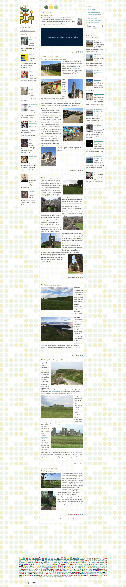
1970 (84, 566)
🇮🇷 (51, 562)
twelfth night (49, 15)
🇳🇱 (81, 562)
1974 (32, 567)
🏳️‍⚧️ (25, 570)
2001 (93, 570)
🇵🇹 (52, 569)
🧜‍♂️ (41, 569)
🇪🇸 (55, 564)
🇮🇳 (73, 572)
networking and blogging (34, 572)
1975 (66, 566)
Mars (73, 566)
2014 (31, 576)
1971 (88, 566)
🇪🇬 (59, 570)
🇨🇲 (48, 576)
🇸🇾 (43, 570)
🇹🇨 (21, 576)
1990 (87, 569)
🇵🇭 (65, 576)
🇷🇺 (38, 560)
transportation (82, 564)
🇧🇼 (44, 576)
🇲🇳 (73, 573)
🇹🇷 (106, 562)
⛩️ (29, 575)
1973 (49, 566)
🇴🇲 (48, 573)
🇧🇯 (41, 576)
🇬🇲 (55, 576)
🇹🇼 (45, 570)
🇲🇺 (83, 575)
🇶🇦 (87, 572)
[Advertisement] (67, 540)
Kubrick (79, 567)
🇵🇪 (63, 576)
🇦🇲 (62, 573)
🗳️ (65, 562)
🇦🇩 (38, 575)
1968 (44, 566)
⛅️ (84, 567)
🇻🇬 (70, 576)
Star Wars (55, 562)
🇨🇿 (71, 564)
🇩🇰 (60, 566)
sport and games (41, 567)
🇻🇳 (98, 570)
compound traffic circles (57, 391)
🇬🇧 (74, 277)
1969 (41, 566)
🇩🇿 (51, 576)
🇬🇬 (69, 575)
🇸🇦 (74, 569)
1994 (41, 573)
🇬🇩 (106, 575)
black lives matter (92, 9)
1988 (20, 573)
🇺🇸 (36, 558)
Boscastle (43, 345)
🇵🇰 (82, 570)
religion (51, 564)
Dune (33, 569)
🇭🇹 (78, 573)
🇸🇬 (50, 573)
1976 (47, 567)
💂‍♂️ (64, 567)
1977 (38, 570)
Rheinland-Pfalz (100, 567)
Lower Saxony (36, 576)
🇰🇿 (82, 573)
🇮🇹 (106, 559)
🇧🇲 (104, 575)
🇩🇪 (27, 558)
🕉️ (53, 572)
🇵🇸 (31, 566)
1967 (47, 572)
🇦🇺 (96, 570)
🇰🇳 (19, 576)
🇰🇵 (51, 570)
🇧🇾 (46, 576)
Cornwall (49, 195)
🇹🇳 (76, 575)
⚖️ (55, 558)
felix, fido (31, 71)
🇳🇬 (62, 576)
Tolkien (91, 569)
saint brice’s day (32, 191)
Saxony (27, 566)
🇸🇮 (52, 573)
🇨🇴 (49, 576)
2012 (102, 575)
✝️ (104, 559)
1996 (92, 573)
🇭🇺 (100, 569)
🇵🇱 (21, 567)
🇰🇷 (34, 570)
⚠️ (82, 567)
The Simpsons (99, 564)
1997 (105, 573)
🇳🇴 (25, 564)
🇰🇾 (59, 576)
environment (100, 560)
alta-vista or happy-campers (53, 285)
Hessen (102, 562)
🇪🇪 (51, 572)
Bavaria (93, 562)
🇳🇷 (85, 575)
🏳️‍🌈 (83, 562)
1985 (75, 567)
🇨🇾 (33, 573)
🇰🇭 (57, 576)
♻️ (70, 567)
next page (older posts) (67, 518)
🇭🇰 (61, 570)
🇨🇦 (86, 560)
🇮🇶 (63, 570)
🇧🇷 (64, 573)
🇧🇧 (92, 575)
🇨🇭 (60, 562)
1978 (29, 570)
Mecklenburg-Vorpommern (64, 572)
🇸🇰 (77, 572)
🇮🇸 (31, 564)
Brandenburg (56, 575)
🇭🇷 (66, 567)
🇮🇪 (57, 564)
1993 (91, 572)
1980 (64, 569)
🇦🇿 (90, 575)
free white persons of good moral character (33, 158)
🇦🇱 (30, 575)
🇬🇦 (54, 576)
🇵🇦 (25, 573)
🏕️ (78, 355)
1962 (79, 575)
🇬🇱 (22, 569)
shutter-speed (49, 471)
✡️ (98, 569)
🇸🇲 (64, 575)
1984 (94, 567)
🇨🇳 (37, 562)
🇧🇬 (21, 575)
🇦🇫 (31, 573)
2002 (51, 575)
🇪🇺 (43, 560)
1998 (95, 573)
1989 (68, 569)
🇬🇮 (94, 575)
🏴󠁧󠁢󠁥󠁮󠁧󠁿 (82, 51)
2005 (100, 575)
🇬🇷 (35, 562)
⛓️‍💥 (23, 560)
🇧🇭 (76, 573)
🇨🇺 (94, 569)
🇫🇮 (72, 567)
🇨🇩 (32, 575)
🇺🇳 (23, 567)
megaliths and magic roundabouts (55, 360)
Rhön (37, 564)
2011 (28, 576)
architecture (23, 562)
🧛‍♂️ (53, 570)
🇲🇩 (23, 575)
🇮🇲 (23, 573)
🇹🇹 (68, 576)
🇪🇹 (52, 576)
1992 (20, 572)
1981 (26, 569)
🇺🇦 (78, 562)
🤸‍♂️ (88, 575)
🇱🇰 (81, 575)
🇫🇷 (76, 170)
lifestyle (92, 560)
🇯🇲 (20, 575)
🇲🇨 (43, 575)
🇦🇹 (40, 564)
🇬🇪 (54, 573)
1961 (91, 567)
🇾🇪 (104, 572)
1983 (49, 569)
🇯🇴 (80, 573)
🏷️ (30, 560)
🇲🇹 (75, 573)
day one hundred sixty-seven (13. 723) (98, 111)
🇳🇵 (73, 575)
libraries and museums (71, 560)
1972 (70, 566)
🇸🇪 (22, 564)
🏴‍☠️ (58, 569)
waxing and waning (98, 141)
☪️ (47, 569)
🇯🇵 (28, 560)
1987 (20, 570)
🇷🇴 (75, 575)
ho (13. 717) (97, 40)
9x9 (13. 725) (97, 172)
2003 (44, 573)
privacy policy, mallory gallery (95, 20)
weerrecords (32, 54)
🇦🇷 (101, 573)
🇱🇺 (83, 573)
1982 (44, 569)
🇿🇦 (25, 575)
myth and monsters (54, 560)
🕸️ (85, 573)
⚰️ (62, 564)
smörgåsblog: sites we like (94, 12)
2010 (26, 576)
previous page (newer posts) (55, 518)
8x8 (30, 139)
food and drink (79, 566)
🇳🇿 (75, 572)
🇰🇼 (71, 573)
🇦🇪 (57, 570)
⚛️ (83, 560)
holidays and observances (99, 566)
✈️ (76, 562)
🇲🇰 (62, 575)
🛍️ (80, 569)
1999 (29, 569)
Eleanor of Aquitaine (76, 68)
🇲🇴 (34, 575)
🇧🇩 (40, 576)
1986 (90, 570)
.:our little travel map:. (93, 18)
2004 (98, 573)
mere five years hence (67, 101)
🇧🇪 (20, 566)
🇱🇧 (104, 564)
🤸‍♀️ (84, 569)
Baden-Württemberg (75, 570)
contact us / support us (93, 22)
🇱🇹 (96, 575)
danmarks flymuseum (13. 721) (97, 72)
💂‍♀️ (104, 569)
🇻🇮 (23, 576)
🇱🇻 (41, 575)
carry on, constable (51, 178)
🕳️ (67, 562)
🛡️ (47, 564)
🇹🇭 (87, 575)
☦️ (58, 566)
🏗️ (72, 569)
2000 (60, 573)
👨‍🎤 (58, 567)
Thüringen (54, 566)
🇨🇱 (39, 575)
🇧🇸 (43, 576)
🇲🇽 (64, 564)
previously (60, 19)
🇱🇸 (60, 576)
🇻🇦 (39, 566)
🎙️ (80, 51)
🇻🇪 (79, 572)
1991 (67, 570)
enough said (32, 174)
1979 (25, 572)
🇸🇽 (66, 576)
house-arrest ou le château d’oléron (55, 59)
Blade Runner (97, 572)
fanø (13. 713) (97, 80)
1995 (89, 573)
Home (74, 518)
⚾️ (69, 573)
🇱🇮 (71, 575)
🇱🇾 (47, 573)
